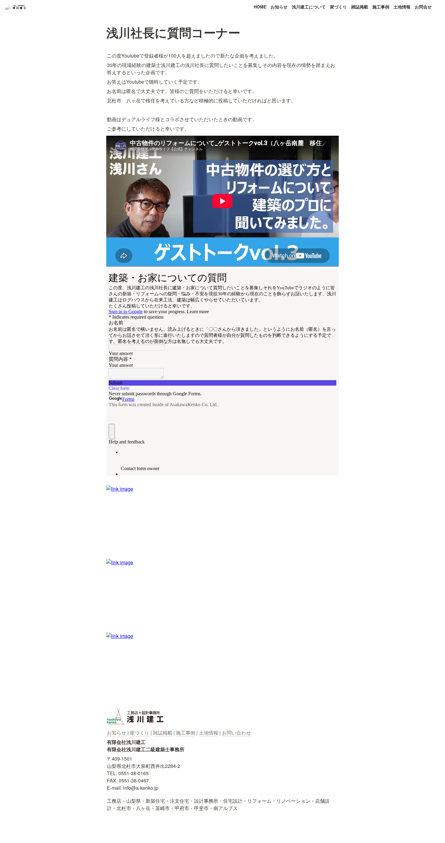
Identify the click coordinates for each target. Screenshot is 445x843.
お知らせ (279, 7)
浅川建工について (309, 7)
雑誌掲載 (359, 7)
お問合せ (423, 7)
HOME (260, 7)
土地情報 (402, 7)
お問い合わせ (236, 732)
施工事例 (380, 7)
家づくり (338, 7)
